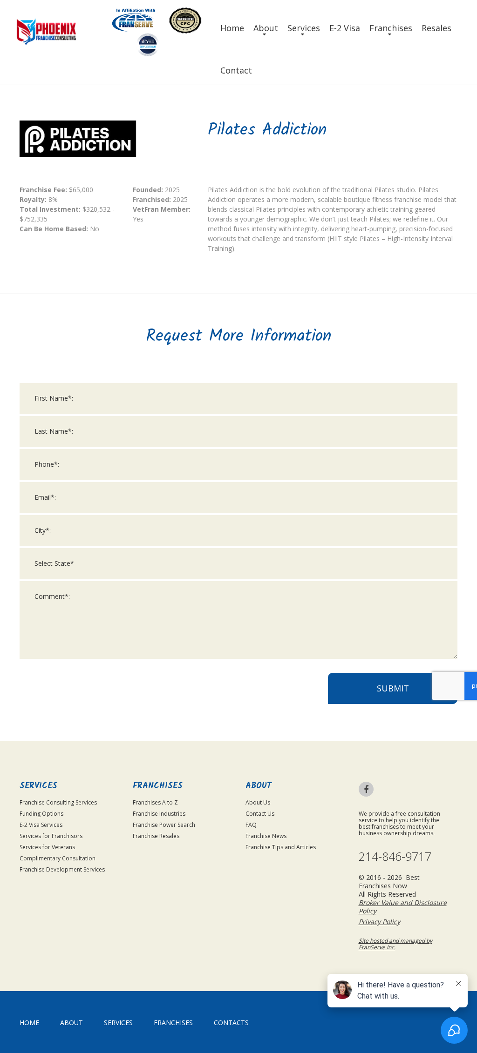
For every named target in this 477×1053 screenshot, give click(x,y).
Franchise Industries (159, 814)
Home (232, 28)
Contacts (231, 1022)
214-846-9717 (395, 856)
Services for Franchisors (51, 836)
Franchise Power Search (164, 825)
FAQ (251, 825)
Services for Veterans (47, 847)
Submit (393, 688)
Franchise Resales (156, 836)
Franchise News (265, 836)
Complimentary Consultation (57, 858)
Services (303, 28)
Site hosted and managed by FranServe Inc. (395, 944)
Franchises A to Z (155, 802)
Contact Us (259, 814)
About (265, 28)
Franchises (390, 28)
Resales (436, 28)
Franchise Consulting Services (58, 802)
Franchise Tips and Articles (280, 847)
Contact (236, 70)
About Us (257, 802)
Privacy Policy (379, 921)
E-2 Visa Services (41, 825)
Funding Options (41, 814)
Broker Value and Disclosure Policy (403, 906)
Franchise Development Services (62, 869)
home (29, 1022)
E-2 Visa (344, 28)
